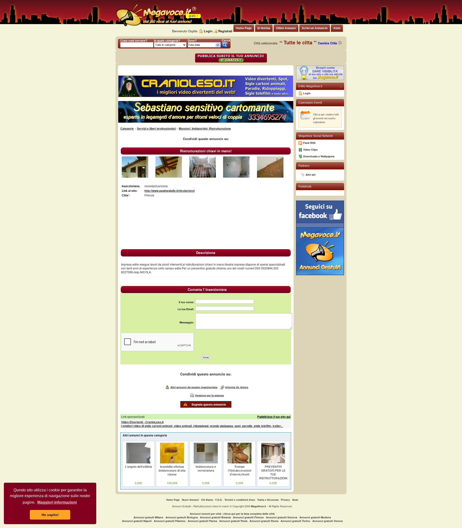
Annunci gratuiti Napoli (137, 521)
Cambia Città (328, 43)
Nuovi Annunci (190, 499)
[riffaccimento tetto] (168, 176)
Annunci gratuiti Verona (327, 521)
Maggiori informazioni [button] (57, 502)
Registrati (225, 31)
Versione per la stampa (209, 395)
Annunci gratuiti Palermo (170, 521)
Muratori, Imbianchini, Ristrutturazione (205, 128)
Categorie (127, 128)
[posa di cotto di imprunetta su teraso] (270, 176)
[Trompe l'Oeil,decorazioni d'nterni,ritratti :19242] (239, 462)
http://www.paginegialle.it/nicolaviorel (169, 190)
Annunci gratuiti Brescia (215, 517)
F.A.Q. (218, 499)
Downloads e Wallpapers (318, 156)
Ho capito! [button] (50, 515)
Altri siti (310, 174)
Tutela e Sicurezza (268, 499)
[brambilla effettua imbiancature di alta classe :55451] (172, 462)
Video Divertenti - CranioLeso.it (142, 422)
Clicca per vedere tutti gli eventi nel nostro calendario (326, 118)
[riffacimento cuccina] (236, 176)
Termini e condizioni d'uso (240, 499)
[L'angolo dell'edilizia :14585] (138, 462)
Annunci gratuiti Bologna (182, 517)
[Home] (156, 26)
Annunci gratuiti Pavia (233, 521)
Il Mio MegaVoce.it (320, 86)
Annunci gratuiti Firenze (248, 517)
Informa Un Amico (236, 387)
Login (208, 31)
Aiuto (295, 499)
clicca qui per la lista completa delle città (249, 513)
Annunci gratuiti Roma (264, 521)
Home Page (173, 499)
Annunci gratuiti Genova (281, 517)
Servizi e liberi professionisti (156, 128)
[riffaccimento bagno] (202, 176)
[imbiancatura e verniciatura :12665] (206, 462)
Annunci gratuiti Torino (295, 521)
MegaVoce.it (258, 506)
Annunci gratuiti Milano (148, 517)
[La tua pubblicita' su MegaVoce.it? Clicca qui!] (320, 79)
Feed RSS (309, 143)
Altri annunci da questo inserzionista (193, 387)
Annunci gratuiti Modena (315, 517)
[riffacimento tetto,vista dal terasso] (135, 176)
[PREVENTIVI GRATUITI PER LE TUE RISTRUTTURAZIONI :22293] (273, 462)
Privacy (285, 499)
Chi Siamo (207, 499)
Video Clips (310, 149)
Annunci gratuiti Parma (202, 521)
